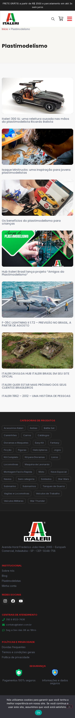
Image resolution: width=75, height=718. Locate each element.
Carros (27, 435)
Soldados (46, 479)
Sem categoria (26, 479)
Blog (4, 575)
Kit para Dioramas (35, 457)
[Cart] (60, 18)
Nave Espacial (59, 471)
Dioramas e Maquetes (16, 442)
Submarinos (29, 486)
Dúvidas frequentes (13, 647)
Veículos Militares (13, 500)
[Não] (69, 706)
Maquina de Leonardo (37, 464)
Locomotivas (11, 464)
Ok (38, 712)
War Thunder (37, 500)
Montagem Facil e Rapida (18, 471)
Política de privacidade (15, 657)
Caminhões (10, 435)
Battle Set (49, 428)
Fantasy (54, 442)
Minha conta (9, 585)
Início (5, 29)
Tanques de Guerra (54, 486)
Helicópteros (40, 449)
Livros (54, 457)
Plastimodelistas (11, 580)
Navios (7, 479)
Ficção (7, 449)
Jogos (57, 449)
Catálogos (43, 435)
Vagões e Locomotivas (16, 493)
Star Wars (63, 479)
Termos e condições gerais (18, 652)
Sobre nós (8, 570)
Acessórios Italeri (13, 428)
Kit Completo (11, 457)
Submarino (10, 486)
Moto (41, 471)
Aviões (33, 428)
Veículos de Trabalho (48, 493)
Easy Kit (39, 442)
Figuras (22, 449)
